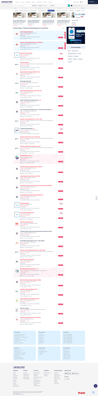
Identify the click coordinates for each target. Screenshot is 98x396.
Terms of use (36, 378)
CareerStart (45, 2)
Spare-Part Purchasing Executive (27, 212)
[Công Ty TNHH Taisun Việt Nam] (16, 55)
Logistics (79, 53)
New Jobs (14, 372)
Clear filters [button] (83, 8)
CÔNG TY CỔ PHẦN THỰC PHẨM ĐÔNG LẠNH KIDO (28, 223)
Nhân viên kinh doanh (72, 53)
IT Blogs (14, 380)
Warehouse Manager (24, 203)
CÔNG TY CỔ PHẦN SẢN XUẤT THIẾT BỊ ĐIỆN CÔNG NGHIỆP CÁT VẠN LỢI (32, 309)
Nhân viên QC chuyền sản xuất (26, 222)
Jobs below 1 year (66, 352)
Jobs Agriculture (17, 338)
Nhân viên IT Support (24, 308)
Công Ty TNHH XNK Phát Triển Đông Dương (27, 242)
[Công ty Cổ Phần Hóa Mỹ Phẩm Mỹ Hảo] (16, 319)
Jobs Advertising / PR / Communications (21, 337)
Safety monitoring (57, 378)
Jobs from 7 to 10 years (67, 357)
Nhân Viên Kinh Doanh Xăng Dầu (27, 268)
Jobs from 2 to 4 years (66, 354)
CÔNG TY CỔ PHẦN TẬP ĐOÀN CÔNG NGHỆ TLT (28, 101)
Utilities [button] (50, 2)
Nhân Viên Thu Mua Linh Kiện (26, 53)
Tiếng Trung (70, 56)
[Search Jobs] (69, 6)
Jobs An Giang (41, 337)
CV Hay (22, 2)
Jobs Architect (16, 341)
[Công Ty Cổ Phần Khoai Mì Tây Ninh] (16, 261)
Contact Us (46, 375)
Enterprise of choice (77, 5)
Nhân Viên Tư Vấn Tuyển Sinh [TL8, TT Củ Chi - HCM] (31, 119)
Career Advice (39, 2)
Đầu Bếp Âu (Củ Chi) (24, 155)
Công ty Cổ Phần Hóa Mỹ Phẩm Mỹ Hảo (26, 318)
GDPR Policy (36, 375)
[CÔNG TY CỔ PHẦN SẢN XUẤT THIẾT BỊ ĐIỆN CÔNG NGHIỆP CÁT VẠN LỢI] (16, 310)
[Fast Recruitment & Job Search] (7, 1)
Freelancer (56, 372)
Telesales (70, 61)
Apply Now (60, 37)
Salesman (75, 59)
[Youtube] (68, 379)
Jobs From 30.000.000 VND (67, 342)
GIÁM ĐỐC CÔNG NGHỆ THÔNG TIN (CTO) (28, 289)
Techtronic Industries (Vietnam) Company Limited (29, 129)
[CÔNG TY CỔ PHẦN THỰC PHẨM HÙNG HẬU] (16, 300)
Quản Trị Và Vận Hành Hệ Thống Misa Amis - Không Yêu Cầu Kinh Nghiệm (36, 109)
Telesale (55, 380)
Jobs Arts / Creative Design (18, 342)
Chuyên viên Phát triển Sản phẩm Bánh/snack (29, 298)
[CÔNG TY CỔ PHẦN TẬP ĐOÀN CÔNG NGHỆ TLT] (16, 102)
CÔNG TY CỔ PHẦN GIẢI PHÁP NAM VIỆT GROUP (28, 33)
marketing (70, 59)
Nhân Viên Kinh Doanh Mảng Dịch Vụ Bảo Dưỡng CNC (31, 166)
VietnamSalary (27, 2)
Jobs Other (40, 354)
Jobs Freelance (41, 352)
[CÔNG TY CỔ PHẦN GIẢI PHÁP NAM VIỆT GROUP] (16, 33)
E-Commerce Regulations (38, 377)
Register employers (26, 378)
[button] (57, 37)
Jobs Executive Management (19, 358)
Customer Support (37, 385)
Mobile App (15, 381)
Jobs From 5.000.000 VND (67, 335)
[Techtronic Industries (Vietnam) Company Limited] (16, 130)
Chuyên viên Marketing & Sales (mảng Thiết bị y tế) (31, 90)
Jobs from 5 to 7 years (66, 355)
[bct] (81, 392)
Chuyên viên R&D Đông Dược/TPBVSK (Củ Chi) (30, 71)
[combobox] (22, 6)
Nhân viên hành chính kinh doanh (27, 259)
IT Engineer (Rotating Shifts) (27, 128)
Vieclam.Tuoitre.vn (47, 372)
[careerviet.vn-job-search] (68, 373)
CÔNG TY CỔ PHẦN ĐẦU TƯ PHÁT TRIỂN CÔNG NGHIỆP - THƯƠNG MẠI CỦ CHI (33, 270)
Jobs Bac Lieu (41, 342)
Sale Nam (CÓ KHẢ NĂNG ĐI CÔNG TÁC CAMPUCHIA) (31, 42)
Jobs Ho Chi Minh (41, 335)
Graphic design (56, 377)
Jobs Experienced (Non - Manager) (20, 352)
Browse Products (26, 377)
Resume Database (26, 374)
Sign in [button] (83, 2)
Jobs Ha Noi (41, 334)
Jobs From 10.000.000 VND (67, 338)
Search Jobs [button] (18, 2)
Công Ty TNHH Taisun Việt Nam (25, 54)
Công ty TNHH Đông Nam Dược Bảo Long (27, 73)
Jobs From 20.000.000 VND (67, 341)
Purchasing (80, 59)
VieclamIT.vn (46, 374)
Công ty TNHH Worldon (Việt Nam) (26, 157)
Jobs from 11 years (66, 358)
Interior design (56, 374)
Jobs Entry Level (17, 351)
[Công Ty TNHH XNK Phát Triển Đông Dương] (16, 242)
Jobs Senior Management (18, 357)
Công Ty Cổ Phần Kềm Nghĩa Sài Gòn (26, 92)
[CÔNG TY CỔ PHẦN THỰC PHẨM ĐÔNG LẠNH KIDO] (16, 223)
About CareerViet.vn (37, 372)
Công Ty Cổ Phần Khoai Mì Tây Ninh (26, 260)
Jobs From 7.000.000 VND (67, 337)
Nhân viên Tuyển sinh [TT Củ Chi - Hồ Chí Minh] (30, 136)
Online (69, 50)
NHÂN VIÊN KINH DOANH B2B (26, 31)
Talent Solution (25, 375)
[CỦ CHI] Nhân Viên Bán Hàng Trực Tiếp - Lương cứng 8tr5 (32, 240)
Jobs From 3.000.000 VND (67, 334)
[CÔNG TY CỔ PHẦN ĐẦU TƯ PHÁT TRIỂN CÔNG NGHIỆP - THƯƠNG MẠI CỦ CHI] (16, 270)
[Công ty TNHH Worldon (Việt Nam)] (16, 157)
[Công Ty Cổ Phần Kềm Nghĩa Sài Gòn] (16, 92)
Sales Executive (75, 50)
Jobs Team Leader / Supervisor (19, 354)
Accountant (76, 56)
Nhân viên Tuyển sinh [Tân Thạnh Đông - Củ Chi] (30, 146)
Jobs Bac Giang (41, 341)
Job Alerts (77, 2)
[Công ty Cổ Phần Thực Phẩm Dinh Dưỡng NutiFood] (16, 83)
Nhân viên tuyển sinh (24, 62)
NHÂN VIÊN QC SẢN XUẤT (25, 81)
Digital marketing (57, 375)
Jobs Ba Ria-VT (41, 338)
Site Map (14, 383)
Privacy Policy (36, 374)
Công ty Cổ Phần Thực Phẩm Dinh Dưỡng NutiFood (29, 82)
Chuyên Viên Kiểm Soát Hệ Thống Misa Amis (30, 100)
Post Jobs (25, 372)
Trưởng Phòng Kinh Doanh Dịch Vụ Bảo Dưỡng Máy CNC (31, 194)
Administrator (56, 383)
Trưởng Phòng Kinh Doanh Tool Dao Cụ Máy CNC (30, 176)
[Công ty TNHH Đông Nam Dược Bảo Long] (16, 73)
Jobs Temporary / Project (43, 351)
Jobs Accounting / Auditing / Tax (19, 334)
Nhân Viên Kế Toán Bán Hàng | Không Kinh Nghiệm (30, 279)
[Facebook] (64, 379)
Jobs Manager (16, 355)
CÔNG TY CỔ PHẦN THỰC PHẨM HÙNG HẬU (27, 300)
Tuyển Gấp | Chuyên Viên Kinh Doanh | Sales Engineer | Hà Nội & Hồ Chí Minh (36, 231)
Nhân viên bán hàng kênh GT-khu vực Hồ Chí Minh (30, 317)
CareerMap (33, 2)
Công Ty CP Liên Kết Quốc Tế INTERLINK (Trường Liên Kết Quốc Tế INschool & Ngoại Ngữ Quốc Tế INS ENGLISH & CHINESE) (36, 64)
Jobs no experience (66, 351)
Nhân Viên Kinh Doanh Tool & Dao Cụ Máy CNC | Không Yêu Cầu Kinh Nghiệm (36, 185)
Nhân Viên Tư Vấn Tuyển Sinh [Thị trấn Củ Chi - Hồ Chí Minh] (32, 250)
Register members (16, 386)
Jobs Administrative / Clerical (19, 335)
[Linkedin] (66, 379)
